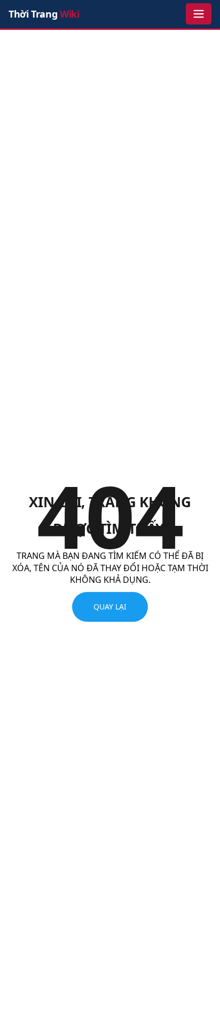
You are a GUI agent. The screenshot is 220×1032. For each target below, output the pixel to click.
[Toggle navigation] (198, 14)
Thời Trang (44, 13)
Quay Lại (110, 607)
